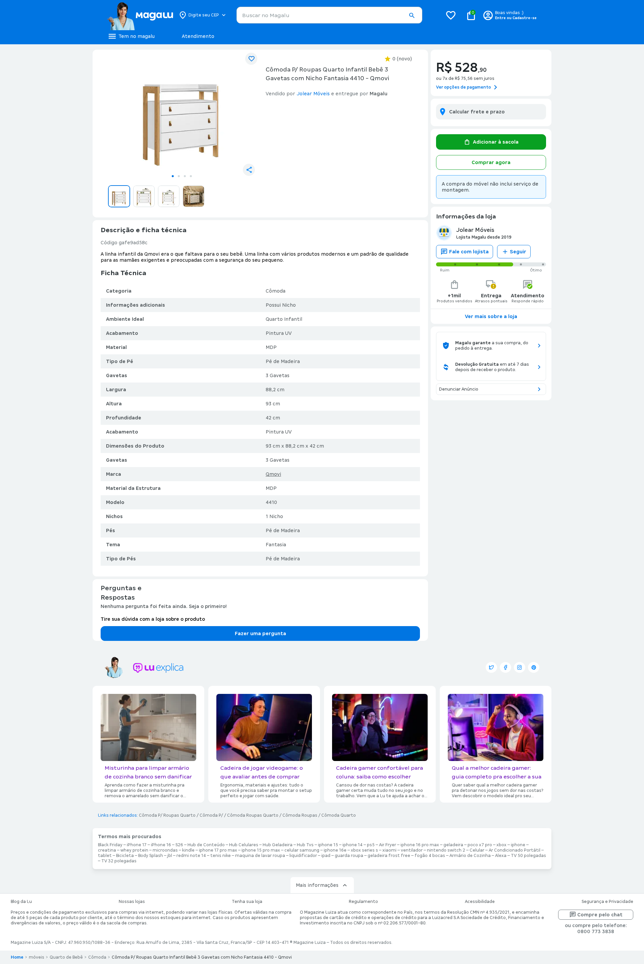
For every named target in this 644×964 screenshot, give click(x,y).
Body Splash (150, 855)
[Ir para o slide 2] (179, 176)
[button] (412, 15)
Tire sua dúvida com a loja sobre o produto (153, 619)
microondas (165, 850)
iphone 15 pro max (260, 850)
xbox (501, 845)
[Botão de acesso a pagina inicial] (140, 15)
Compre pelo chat (600, 914)
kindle (188, 850)
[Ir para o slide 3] (185, 176)
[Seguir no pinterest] (533, 667)
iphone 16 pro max (419, 845)
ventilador (412, 850)
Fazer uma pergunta (260, 633)
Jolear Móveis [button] (313, 93)
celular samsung (301, 850)
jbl (169, 855)
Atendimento (198, 36)
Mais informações (317, 885)
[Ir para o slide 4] (191, 176)
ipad (325, 855)
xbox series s (364, 850)
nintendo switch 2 (446, 850)
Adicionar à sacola (496, 142)
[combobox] (329, 15)
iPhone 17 (137, 845)
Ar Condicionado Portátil (514, 850)
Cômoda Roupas (299, 815)
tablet (105, 855)
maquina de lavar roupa (260, 855)
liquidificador (303, 855)
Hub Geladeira (277, 845)
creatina (107, 850)
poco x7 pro (480, 845)
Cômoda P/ (211, 815)
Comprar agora (491, 162)
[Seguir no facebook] (505, 667)
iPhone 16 (161, 845)
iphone (518, 845)
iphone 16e (335, 850)
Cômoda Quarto (338, 815)
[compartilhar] (249, 170)
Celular (477, 850)
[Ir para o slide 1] (173, 176)
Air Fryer (387, 845)
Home (17, 957)
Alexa (500, 855)
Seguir (518, 251)
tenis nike (220, 855)
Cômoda (97, 957)
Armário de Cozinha (470, 855)
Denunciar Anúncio (458, 389)
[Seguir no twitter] (491, 667)
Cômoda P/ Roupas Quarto (167, 815)
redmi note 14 (191, 855)
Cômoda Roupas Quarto (252, 815)
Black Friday (110, 845)
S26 (179, 845)
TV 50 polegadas (528, 855)
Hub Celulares (243, 845)
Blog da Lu (21, 901)
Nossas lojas (132, 901)
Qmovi (273, 474)
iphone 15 (328, 845)
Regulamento (363, 901)
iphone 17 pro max (218, 850)
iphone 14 (352, 845)
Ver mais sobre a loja (491, 316)
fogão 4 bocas (430, 855)
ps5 (371, 845)
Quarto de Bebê (66, 957)
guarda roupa (349, 855)
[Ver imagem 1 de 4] (182, 112)
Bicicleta (125, 855)
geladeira (453, 845)
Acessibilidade (480, 901)
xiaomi (389, 850)
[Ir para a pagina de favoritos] (451, 15)
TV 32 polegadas (119, 861)
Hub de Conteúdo (206, 845)
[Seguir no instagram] (519, 667)
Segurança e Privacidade (607, 901)
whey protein (134, 850)
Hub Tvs (305, 845)
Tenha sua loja (247, 901)
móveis (36, 957)
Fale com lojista (469, 251)
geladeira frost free (389, 855)
